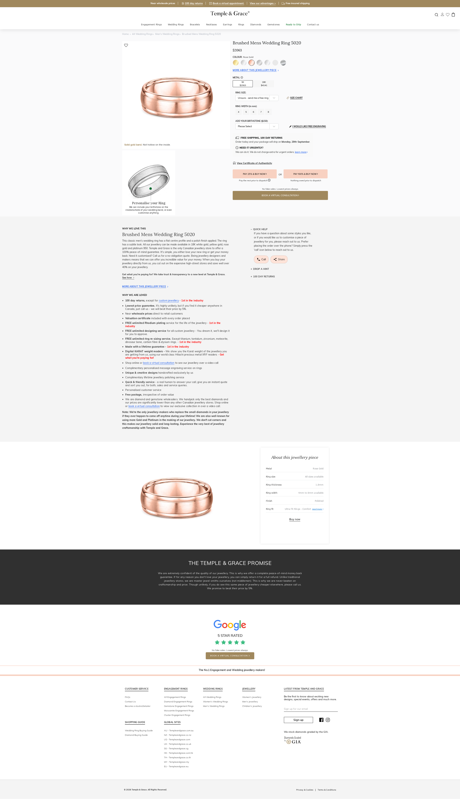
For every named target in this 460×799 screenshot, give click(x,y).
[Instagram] (328, 721)
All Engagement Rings (175, 697)
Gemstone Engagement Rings (179, 706)
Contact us (313, 24)
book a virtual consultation (158, 362)
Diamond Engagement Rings (178, 701)
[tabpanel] (176, 95)
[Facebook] (321, 721)
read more (317, 509)
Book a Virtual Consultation (280, 195)
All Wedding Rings (212, 697)
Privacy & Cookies (304, 790)
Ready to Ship (293, 24)
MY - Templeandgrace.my (176, 762)
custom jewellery (169, 300)
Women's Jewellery (251, 697)
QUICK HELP (260, 229)
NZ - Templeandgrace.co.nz (177, 735)
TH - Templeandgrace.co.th (177, 757)
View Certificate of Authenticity (254, 163)
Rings (241, 24)
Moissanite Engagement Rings (179, 710)
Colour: (243, 57)
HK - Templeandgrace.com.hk (178, 753)
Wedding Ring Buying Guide (139, 730)
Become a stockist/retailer (137, 706)
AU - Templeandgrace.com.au (179, 730)
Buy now (294, 519)
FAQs (127, 697)
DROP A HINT (261, 268)
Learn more (300, 152)
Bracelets (195, 24)
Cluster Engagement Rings (177, 715)
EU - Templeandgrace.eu (176, 766)
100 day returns (194, 3)
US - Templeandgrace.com (177, 739)
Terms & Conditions (327, 790)
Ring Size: (240, 92)
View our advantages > (263, 3)
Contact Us (130, 701)
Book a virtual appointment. (228, 3)
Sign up (298, 720)
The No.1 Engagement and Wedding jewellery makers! (232, 670)
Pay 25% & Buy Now (254, 174)
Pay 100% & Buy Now (305, 174)
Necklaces (211, 24)
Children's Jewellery (252, 706)
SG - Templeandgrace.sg (176, 748)
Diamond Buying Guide (136, 735)
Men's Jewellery (250, 701)
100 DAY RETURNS (264, 276)
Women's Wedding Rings (215, 701)
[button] (242, 77)
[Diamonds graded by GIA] (292, 741)
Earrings (227, 24)
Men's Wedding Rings (214, 706)
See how (127, 277)
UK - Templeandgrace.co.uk (177, 744)
